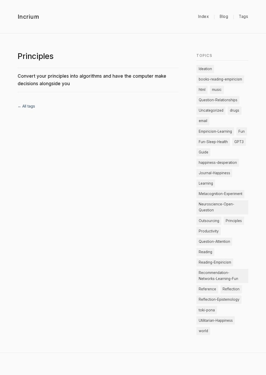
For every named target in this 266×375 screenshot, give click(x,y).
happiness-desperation (218, 162)
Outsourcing (209, 221)
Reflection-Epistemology (219, 299)
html (202, 90)
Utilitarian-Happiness (216, 320)
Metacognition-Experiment (220, 194)
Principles (234, 221)
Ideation (205, 69)
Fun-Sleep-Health (213, 142)
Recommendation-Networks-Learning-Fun (218, 276)
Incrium (28, 16)
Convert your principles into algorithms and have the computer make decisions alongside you (92, 79)
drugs (234, 110)
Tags (243, 16)
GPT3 (239, 142)
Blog (224, 16)
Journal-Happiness (214, 173)
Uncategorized (211, 110)
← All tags (26, 106)
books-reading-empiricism (220, 79)
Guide (203, 152)
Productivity (209, 231)
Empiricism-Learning (215, 131)
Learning (206, 183)
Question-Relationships (218, 100)
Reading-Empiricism (215, 262)
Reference (207, 289)
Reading (205, 252)
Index (203, 16)
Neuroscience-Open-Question (216, 207)
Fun (241, 131)
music (217, 90)
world (203, 331)
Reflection (231, 289)
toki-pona (207, 310)
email (203, 121)
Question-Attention (214, 241)
